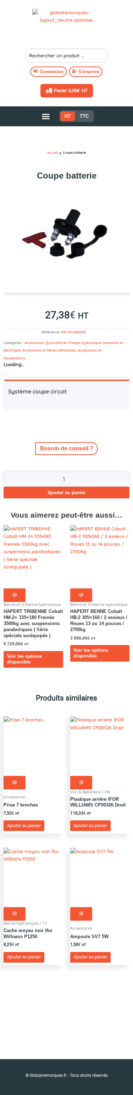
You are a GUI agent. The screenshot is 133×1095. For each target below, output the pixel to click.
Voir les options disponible (24, 659)
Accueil (52, 152)
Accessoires (34, 342)
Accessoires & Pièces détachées (49, 350)
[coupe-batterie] (66, 240)
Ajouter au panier (66, 492)
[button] (45, 116)
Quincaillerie (56, 342)
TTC (84, 116)
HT (68, 116)
